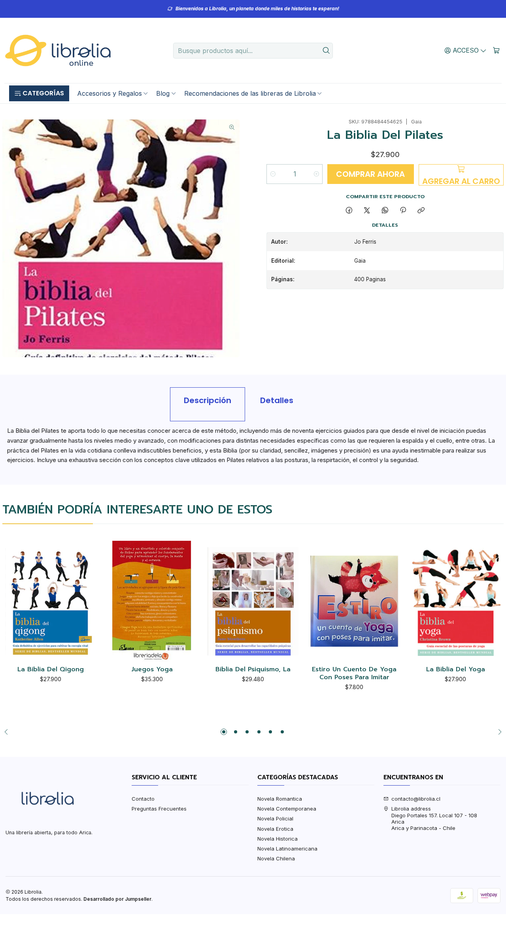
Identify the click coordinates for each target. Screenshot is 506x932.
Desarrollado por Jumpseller (117, 899)
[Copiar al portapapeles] (421, 210)
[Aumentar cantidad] (316, 174)
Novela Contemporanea (286, 808)
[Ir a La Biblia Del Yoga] (455, 601)
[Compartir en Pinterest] (402, 210)
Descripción (207, 400)
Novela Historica (277, 838)
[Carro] (496, 50)
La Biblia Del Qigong (50, 669)
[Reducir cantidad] (273, 174)
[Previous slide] (8, 732)
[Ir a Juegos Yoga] (151, 601)
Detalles (276, 400)
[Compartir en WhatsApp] (385, 210)
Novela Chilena (276, 858)
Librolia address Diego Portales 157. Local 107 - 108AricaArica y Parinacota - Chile (434, 818)
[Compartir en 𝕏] (367, 210)
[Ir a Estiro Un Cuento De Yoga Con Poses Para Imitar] (354, 601)
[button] (39, 93)
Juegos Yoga (152, 669)
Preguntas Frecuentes (159, 808)
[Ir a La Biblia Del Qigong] (50, 601)
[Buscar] (326, 51)
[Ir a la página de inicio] (57, 50)
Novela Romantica (279, 799)
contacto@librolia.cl (415, 799)
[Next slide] (498, 732)
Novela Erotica (275, 829)
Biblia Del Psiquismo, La (253, 669)
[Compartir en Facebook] (349, 210)
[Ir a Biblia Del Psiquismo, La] (253, 601)
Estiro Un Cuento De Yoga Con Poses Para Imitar (354, 673)
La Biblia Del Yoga (455, 669)
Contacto (143, 799)
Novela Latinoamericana (287, 848)
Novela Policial (275, 818)
